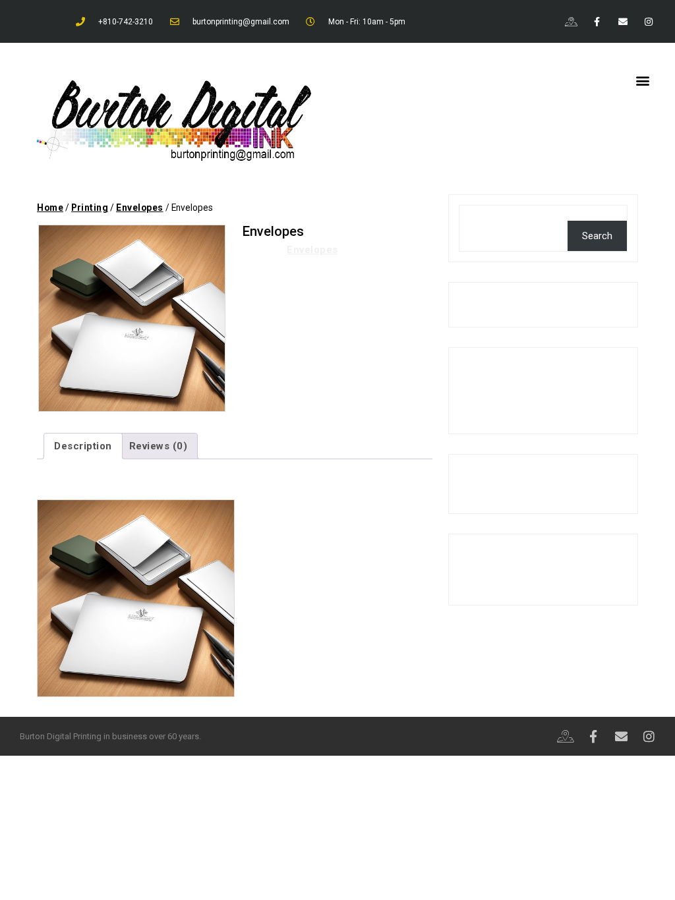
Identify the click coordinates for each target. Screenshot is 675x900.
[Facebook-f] (597, 21)
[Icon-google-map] (571, 21)
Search (476, 213)
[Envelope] (623, 21)
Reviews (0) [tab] (158, 446)
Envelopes (139, 207)
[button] (642, 80)
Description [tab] (83, 446)
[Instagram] (649, 21)
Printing (89, 207)
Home (50, 207)
